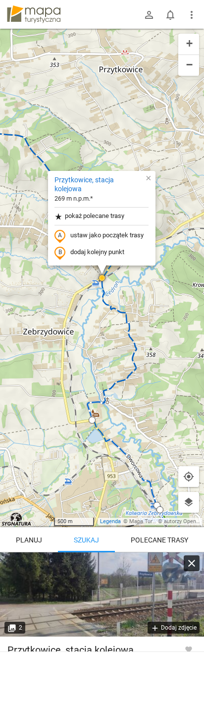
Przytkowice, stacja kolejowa (84, 184)
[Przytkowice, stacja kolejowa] (102, 594)
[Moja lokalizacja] (188, 476)
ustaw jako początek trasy (107, 235)
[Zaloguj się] (149, 15)
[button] (102, 277)
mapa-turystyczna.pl (33, 14)
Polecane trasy (159, 540)
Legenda (110, 521)
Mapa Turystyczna (151, 521)
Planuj (29, 540)
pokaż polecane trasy (94, 215)
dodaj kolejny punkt (97, 252)
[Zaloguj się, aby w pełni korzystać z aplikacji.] (189, 649)
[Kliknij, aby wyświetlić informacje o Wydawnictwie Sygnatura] (16, 519)
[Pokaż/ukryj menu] (192, 15)
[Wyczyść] (192, 563)
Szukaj (86, 540)
